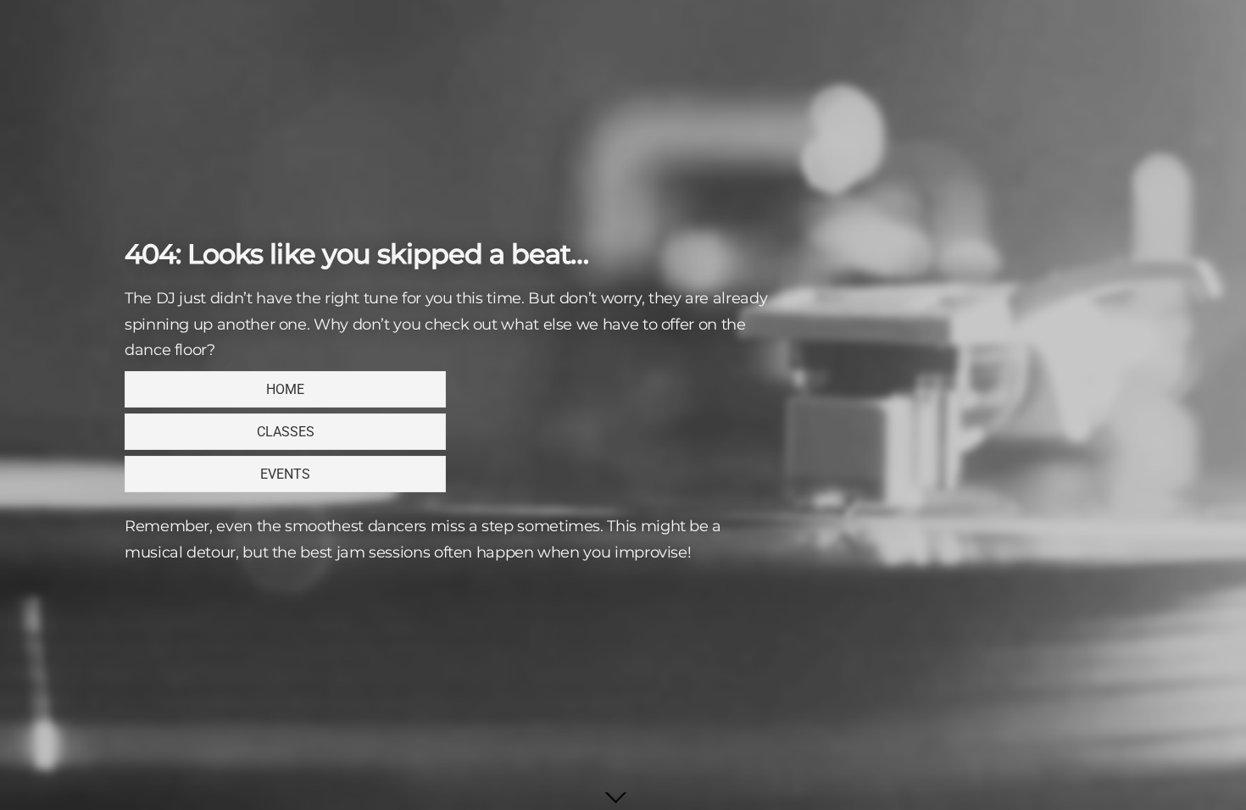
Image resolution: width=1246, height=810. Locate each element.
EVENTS (285, 474)
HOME (285, 389)
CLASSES (285, 432)
